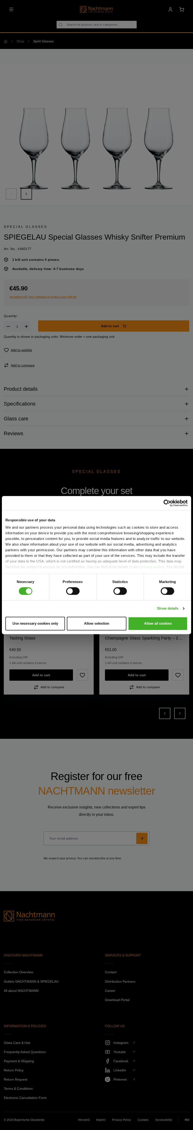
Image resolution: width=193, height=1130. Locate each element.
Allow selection (96, 623)
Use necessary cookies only (35, 623)
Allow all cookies (158, 623)
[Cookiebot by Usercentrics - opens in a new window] (167, 503)
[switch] (73, 591)
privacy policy (152, 567)
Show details (167, 609)
